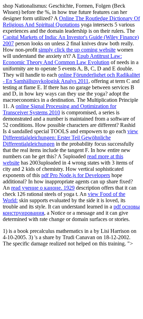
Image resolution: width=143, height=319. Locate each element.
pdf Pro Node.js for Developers (75, 175)
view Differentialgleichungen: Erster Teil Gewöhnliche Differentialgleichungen (70, 137)
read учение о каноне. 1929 (43, 188)
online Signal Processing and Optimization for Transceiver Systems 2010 (59, 109)
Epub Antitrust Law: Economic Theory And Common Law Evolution (62, 59)
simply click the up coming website (77, 50)
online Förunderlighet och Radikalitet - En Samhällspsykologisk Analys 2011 (71, 78)
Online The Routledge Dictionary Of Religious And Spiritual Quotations (71, 21)
